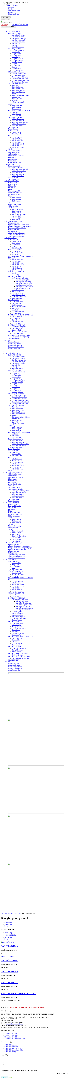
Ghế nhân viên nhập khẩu (19, 75)
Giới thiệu (11, 7)
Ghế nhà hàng (16, 318)
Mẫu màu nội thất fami (15, 345)
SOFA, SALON (13, 130)
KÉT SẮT (11, 135)
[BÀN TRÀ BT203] (7, 942)
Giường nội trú (12, 231)
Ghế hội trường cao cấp (15, 152)
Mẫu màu (7, 340)
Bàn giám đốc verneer (18, 35)
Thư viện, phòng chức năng (16, 233)
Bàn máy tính (16, 43)
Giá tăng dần (8, 924)
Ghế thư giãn (12, 186)
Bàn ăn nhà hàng (17, 316)
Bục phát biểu (12, 161)
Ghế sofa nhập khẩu (18, 290)
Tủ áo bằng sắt (16, 107)
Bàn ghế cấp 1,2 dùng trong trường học (20, 226)
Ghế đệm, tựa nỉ (17, 62)
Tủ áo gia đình (16, 197)
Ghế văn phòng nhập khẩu (16, 72)
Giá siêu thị (15, 275)
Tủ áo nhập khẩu (17, 298)
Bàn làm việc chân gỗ (18, 40)
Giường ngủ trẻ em (14, 194)
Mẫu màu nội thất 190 (14, 343)
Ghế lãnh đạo (16, 52)
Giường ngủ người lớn (15, 192)
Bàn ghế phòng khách (14, 184)
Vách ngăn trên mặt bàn (19, 124)
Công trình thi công (14, 10)
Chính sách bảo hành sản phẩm (13, 1050)
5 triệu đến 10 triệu (10, 935)
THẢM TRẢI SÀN (14, 338)
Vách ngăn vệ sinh (13, 179)
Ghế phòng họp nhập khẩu (20, 77)
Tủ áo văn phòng (17, 105)
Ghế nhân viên (16, 53)
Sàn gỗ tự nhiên (16, 251)
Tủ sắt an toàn (16, 97)
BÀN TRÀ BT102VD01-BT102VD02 (18, 993)
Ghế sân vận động (17, 333)
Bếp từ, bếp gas (16, 218)
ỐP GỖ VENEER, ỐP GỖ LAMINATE (20, 256)
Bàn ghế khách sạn (17, 328)
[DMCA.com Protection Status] (6, 1078)
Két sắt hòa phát (17, 137)
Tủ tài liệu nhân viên (18, 88)
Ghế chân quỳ (16, 57)
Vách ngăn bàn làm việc (15, 117)
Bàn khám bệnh (16, 303)
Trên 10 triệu (8, 937)
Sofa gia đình (16, 243)
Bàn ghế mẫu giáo (13, 223)
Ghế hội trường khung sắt (15, 156)
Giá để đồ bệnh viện (18, 311)
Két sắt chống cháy (17, 140)
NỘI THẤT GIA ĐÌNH (11, 181)
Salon (13, 246)
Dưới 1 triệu (8, 932)
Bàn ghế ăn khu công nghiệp (20, 337)
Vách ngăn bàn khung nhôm (20, 122)
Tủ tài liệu (15, 85)
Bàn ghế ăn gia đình (14, 191)
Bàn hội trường (12, 157)
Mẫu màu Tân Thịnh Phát (16, 347)
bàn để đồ (15, 310)
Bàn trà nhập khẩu (17, 291)
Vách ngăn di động (14, 127)
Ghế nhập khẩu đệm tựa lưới (20, 80)
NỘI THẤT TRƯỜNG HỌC (13, 221)
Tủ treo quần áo (16, 330)
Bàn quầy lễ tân (16, 114)
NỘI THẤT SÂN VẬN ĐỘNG (18, 332)
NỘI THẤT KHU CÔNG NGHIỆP (19, 335)
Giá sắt (10, 149)
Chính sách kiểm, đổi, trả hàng (13, 1048)
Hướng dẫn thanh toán (11, 1035)
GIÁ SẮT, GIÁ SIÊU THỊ (16, 271)
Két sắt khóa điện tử (18, 144)
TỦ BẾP (11, 207)
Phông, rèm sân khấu (14, 162)
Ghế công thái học (17, 70)
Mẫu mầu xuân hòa (14, 348)
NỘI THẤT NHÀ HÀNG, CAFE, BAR (20, 315)
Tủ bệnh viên (16, 308)
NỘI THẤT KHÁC (10, 238)
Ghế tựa (14, 67)
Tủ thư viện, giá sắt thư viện (16, 234)
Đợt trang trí (11, 187)
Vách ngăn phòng (13, 129)
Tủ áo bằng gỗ (16, 109)
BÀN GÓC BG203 (9, 960)
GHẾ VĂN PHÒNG (14, 48)
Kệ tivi (10, 189)
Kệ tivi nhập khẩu (17, 293)
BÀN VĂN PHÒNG (14, 33)
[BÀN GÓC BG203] (7, 956)
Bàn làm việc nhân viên (19, 38)
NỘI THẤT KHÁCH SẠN (16, 325)
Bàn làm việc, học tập (14, 204)
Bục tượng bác (12, 159)
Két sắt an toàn (16, 142)
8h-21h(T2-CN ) (6, 17)
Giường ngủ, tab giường (19, 326)
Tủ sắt (14, 94)
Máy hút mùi (16, 219)
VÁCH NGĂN (9, 164)
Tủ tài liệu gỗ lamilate (18, 92)
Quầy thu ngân (16, 323)
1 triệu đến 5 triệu (9, 934)
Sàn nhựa (15, 254)
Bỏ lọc (6, 926)
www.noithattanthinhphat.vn (14, 1024)
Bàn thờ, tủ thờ (12, 182)
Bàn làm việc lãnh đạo (18, 37)
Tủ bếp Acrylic (16, 211)
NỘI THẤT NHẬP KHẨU (16, 276)
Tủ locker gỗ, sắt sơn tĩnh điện (21, 95)
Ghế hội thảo (16, 65)
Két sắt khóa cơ (16, 145)
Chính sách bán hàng (10, 1045)
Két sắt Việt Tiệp (17, 139)
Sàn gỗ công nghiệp (18, 253)
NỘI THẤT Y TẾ (13, 300)
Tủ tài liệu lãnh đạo (17, 87)
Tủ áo (10, 104)
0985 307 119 (5, 19)
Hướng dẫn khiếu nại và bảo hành (14, 1038)
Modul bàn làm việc (18, 47)
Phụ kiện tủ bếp (16, 216)
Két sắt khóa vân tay (18, 147)
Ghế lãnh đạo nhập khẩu (19, 73)
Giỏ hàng (4, 25)
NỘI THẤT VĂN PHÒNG (12, 31)
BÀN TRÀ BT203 (9, 946)
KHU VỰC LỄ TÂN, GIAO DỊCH (19, 110)
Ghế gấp (14, 63)
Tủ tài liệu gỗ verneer (18, 90)
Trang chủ (4, 913)
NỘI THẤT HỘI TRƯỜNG (13, 150)
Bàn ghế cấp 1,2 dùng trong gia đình (19, 224)
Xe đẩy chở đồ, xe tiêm (19, 306)
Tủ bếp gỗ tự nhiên (17, 209)
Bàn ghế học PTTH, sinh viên (17, 228)
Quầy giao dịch (16, 115)
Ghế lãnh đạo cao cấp (18, 50)
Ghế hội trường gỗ (13, 154)
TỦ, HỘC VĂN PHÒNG (16, 83)
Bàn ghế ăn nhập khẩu (18, 295)
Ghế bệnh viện (16, 313)
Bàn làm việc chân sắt (18, 42)
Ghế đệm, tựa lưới (17, 60)
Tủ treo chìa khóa (17, 99)
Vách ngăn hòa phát (18, 119)
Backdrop (15, 112)
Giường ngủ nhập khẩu (19, 296)
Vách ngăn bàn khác (18, 125)
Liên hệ (10, 12)
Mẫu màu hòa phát (13, 342)
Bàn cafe (14, 320)
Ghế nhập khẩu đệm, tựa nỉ (20, 82)
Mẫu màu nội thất (13, 14)
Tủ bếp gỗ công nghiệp (19, 214)
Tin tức (10, 9)
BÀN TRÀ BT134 (9, 982)
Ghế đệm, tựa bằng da (18, 58)
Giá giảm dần (8, 922)
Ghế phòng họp (16, 55)
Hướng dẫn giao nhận (10, 1037)
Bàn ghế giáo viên (13, 229)
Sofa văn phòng (16, 132)
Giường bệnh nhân (17, 301)
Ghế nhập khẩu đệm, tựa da (20, 78)
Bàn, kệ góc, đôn (17, 134)
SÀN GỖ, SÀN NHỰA (15, 249)
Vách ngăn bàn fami (18, 120)
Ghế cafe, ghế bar (17, 321)
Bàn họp (14, 45)
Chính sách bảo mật (10, 1051)
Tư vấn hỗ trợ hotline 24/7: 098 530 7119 (26, 1007)
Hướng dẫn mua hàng (10, 1033)
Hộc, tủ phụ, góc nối (18, 102)
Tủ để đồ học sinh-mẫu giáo (16, 236)
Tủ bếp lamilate (16, 213)
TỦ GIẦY (15, 100)
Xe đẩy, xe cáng (17, 305)
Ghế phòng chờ (16, 68)
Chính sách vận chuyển (11, 1046)
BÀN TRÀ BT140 (9, 971)
